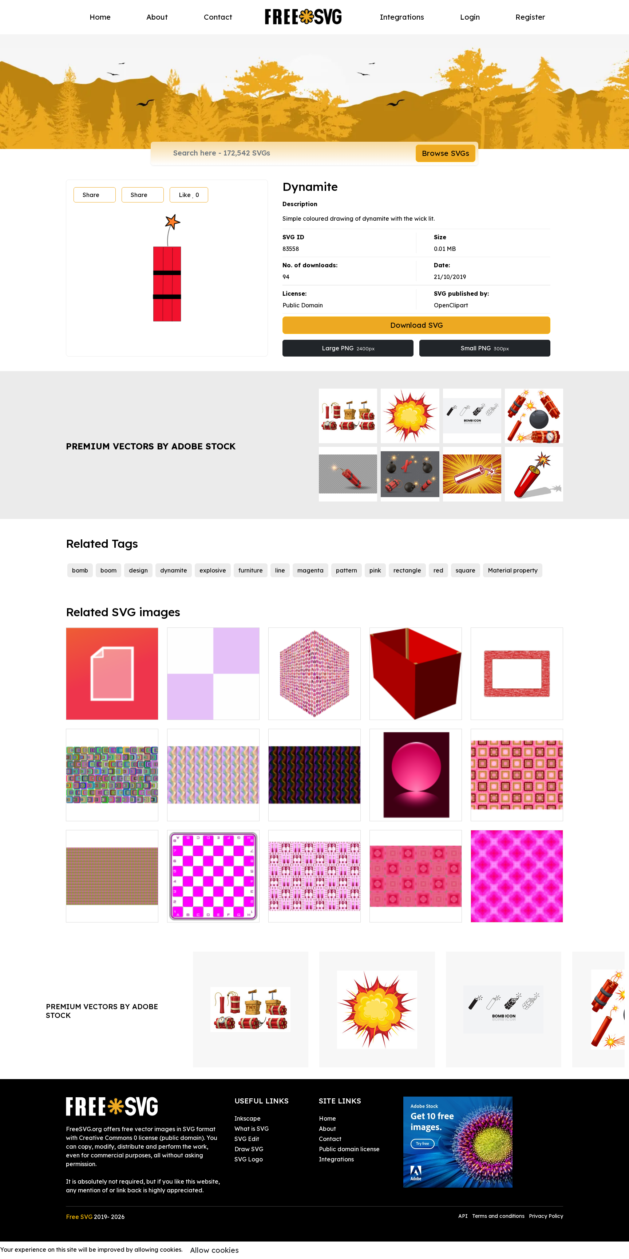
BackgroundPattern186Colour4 (421, 912)
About (157, 16)
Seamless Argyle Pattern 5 (111, 912)
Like (189, 194)
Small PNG (485, 348)
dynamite (173, 570)
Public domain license (349, 1149)
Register (530, 16)
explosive (212, 570)
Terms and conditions (498, 1216)
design (138, 570)
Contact (218, 16)
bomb (80, 570)
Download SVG (416, 325)
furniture (250, 570)
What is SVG (251, 1128)
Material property (513, 570)
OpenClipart (451, 305)
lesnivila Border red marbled (517, 705)
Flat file (84, 709)
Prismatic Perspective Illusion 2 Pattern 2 (112, 807)
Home (100, 16)
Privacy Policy (546, 1216)
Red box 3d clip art (404, 709)
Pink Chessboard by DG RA (212, 912)
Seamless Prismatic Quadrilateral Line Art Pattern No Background (213, 802)
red (438, 570)
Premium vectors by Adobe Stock (151, 446)
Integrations (402, 16)
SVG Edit (246, 1138)
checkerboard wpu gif (206, 709)
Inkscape (247, 1118)
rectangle (407, 570)
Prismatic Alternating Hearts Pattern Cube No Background (315, 701)
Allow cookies (214, 1250)
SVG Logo (248, 1159)
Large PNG (348, 348)
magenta (310, 570)
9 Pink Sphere (396, 811)
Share (91, 194)
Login (470, 16)
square (465, 570)
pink (375, 570)
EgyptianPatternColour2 (310, 912)
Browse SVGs (445, 153)
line (280, 570)
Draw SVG (248, 1149)
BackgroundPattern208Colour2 (523, 811)
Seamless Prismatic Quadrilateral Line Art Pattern (315, 802)
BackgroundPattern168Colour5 (523, 912)
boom (108, 570)
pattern (346, 570)
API (463, 1216)
